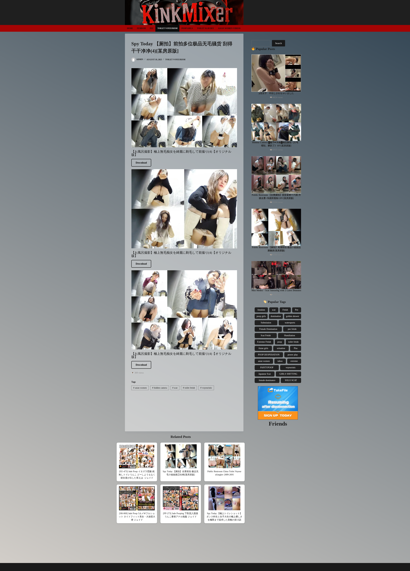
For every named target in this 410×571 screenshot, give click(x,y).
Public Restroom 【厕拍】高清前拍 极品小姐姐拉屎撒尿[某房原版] (276, 249)
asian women (140, 388)
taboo (280, 361)
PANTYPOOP (266, 367)
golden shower (292, 316)
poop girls (261, 316)
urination (281, 348)
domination (276, 316)
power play (293, 354)
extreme (294, 361)
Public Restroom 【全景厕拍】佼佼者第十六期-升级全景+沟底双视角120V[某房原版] (276, 196)
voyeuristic (206, 388)
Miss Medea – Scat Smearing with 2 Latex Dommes (276, 290)
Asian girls (263, 348)
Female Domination (268, 329)
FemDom (141, 28)
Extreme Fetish (264, 342)
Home (130, 28)
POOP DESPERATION (268, 354)
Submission (266, 322)
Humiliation (289, 335)
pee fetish (292, 329)
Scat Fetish (266, 335)
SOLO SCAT (291, 380)
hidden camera (159, 388)
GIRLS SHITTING (288, 374)
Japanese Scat (264, 374)
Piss (295, 348)
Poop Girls (187, 28)
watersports (290, 322)
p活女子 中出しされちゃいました (276, 93)
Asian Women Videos (229, 28)
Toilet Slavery (205, 28)
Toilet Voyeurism (167, 28)
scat (174, 388)
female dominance (267, 380)
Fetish (285, 310)
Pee (151, 28)
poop (279, 342)
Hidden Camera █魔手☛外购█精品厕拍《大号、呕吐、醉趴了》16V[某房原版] (276, 144)
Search (278, 43)
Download (141, 162)
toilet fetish (189, 388)
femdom (261, 310)
